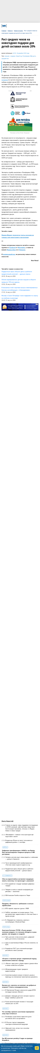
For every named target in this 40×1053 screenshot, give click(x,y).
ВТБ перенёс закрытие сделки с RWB (17, 908)
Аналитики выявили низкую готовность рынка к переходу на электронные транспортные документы (21, 976)
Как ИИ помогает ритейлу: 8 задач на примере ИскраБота (17, 1039)
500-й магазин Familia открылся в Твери (17, 895)
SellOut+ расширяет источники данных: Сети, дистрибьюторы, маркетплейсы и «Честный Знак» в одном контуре (21, 914)
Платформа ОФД (27, 56)
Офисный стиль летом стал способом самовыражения (17, 1029)
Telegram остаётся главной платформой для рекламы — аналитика (19, 890)
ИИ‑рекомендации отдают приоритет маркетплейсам (16, 970)
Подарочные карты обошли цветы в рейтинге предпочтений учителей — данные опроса (19, 869)
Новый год (19, 56)
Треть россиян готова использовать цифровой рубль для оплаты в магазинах (19, 938)
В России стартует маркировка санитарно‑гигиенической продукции (16, 1023)
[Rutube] (26, 26)
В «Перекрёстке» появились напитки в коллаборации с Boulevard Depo (17, 921)
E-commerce (7, 875)
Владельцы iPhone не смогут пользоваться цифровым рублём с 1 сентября (18, 841)
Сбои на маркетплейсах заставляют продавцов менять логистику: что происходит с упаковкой (18, 880)
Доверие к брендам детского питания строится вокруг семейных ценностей (19, 997)
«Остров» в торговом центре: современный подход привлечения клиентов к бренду (19, 959)
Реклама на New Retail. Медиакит (20, 133)
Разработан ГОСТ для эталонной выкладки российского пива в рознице (18, 949)
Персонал (6, 900)
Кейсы (5, 847)
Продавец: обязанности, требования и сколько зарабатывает (17, 904)
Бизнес (5, 955)
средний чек (5, 58)
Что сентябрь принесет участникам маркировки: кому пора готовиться (18, 1012)
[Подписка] (29, 26)
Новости (10, 30)
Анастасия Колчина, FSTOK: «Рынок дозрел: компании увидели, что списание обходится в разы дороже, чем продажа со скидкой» (19, 932)
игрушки (7, 56)
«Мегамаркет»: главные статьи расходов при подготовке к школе (19, 835)
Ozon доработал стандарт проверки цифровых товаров (19, 884)
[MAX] (15, 26)
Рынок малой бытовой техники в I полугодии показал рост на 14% (19, 1002)
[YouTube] (22, 26)
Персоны (6, 927)
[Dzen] (19, 26)
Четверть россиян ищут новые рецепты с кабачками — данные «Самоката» (21, 858)
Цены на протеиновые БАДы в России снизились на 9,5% (21, 943)
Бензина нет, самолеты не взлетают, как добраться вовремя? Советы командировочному (19, 986)
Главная (4, 30)
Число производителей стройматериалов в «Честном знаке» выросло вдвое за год (18, 864)
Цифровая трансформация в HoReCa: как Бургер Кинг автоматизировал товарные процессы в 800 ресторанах (18, 852)
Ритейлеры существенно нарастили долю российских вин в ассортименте (18, 1017)
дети (34, 56)
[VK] (12, 26)
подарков (5, 80)
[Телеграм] (9, 26)
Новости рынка (18, 30)
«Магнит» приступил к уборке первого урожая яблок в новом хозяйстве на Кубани (21, 964)
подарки (12, 56)
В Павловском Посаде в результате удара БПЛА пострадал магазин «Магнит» (20, 991)
